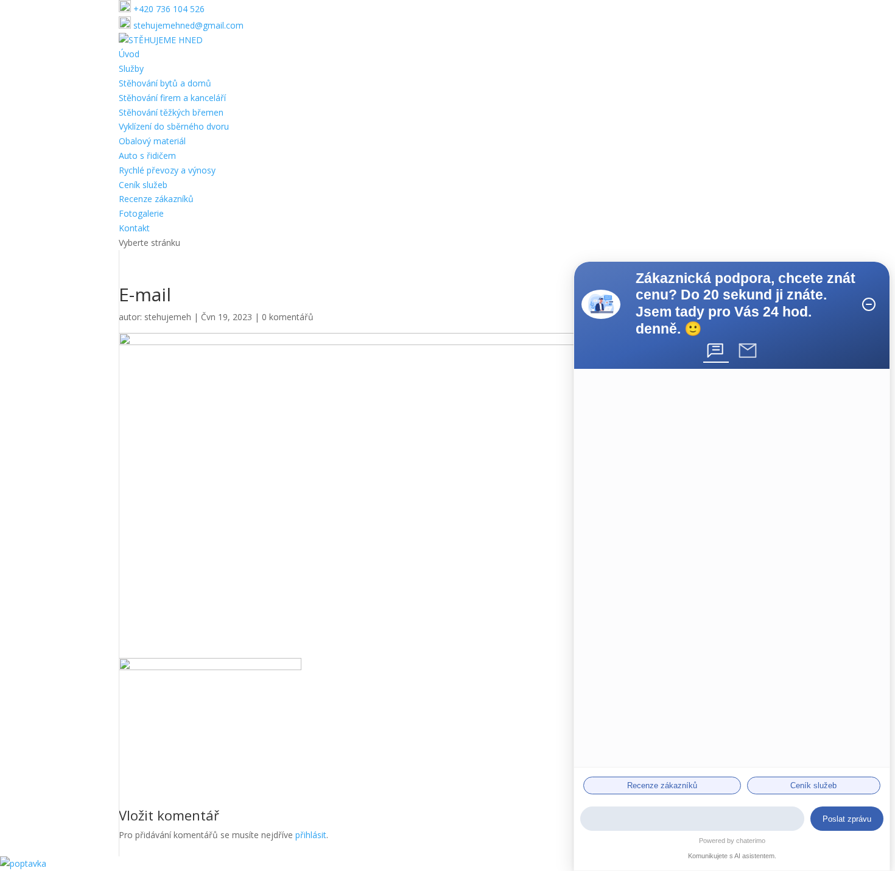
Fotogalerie (141, 213)
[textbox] (692, 818)
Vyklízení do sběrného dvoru (174, 126)
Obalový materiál (152, 141)
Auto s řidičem (147, 155)
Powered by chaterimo (732, 840)
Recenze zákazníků (156, 199)
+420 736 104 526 (168, 9)
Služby (131, 68)
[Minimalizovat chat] (868, 304)
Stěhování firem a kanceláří (172, 97)
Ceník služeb (143, 185)
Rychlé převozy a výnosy (167, 170)
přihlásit (310, 835)
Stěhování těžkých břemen (171, 112)
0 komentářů (288, 317)
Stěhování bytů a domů (165, 83)
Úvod (129, 54)
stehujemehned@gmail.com (187, 25)
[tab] (716, 350)
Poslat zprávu (847, 819)
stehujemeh (167, 317)
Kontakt (134, 228)
